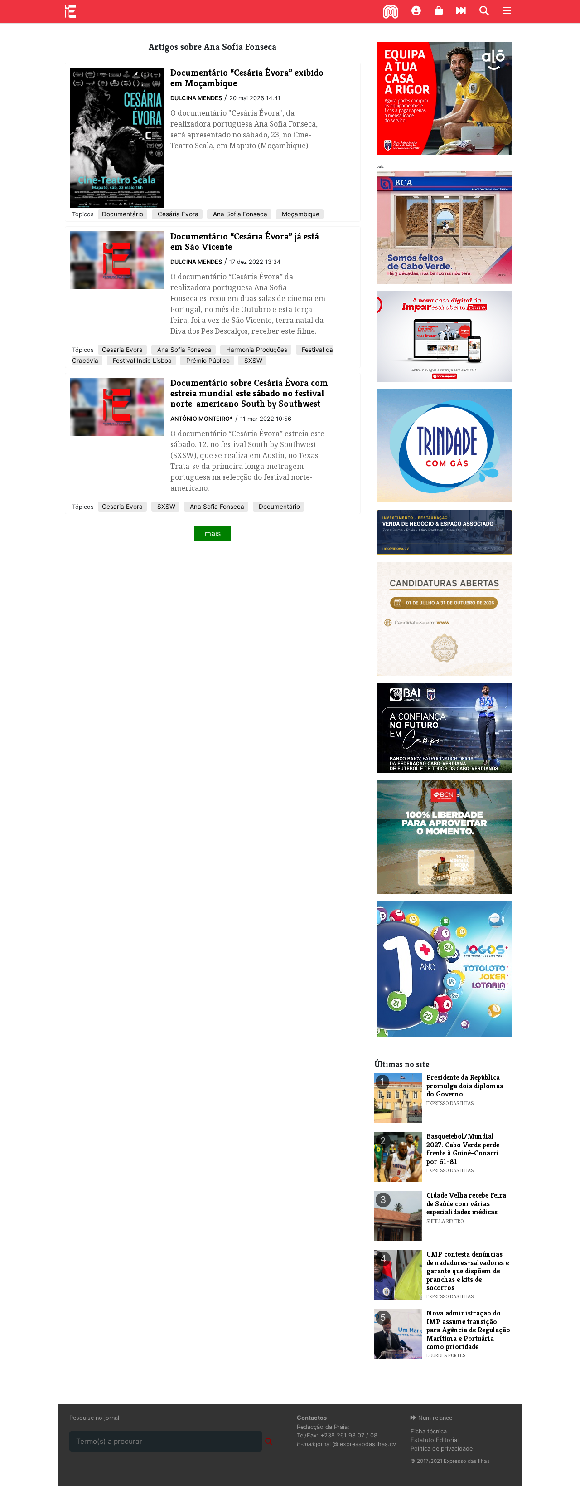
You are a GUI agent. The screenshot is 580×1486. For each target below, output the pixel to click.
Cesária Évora (177, 214)
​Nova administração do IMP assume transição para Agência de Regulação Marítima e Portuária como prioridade (468, 1329)
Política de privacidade (442, 1448)
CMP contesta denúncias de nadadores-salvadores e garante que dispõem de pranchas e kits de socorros (467, 1270)
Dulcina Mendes (196, 98)
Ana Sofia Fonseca (239, 214)
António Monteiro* (201, 418)
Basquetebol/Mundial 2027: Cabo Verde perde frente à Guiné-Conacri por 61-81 (462, 1148)
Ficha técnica (429, 1431)
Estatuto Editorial (435, 1440)
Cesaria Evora (122, 349)
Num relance (434, 1417)
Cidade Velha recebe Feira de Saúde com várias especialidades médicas (466, 1203)
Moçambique (299, 214)
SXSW (252, 360)
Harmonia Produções (255, 349)
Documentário (122, 214)
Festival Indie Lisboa (141, 360)
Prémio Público (207, 360)
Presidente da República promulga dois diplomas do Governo (464, 1085)
